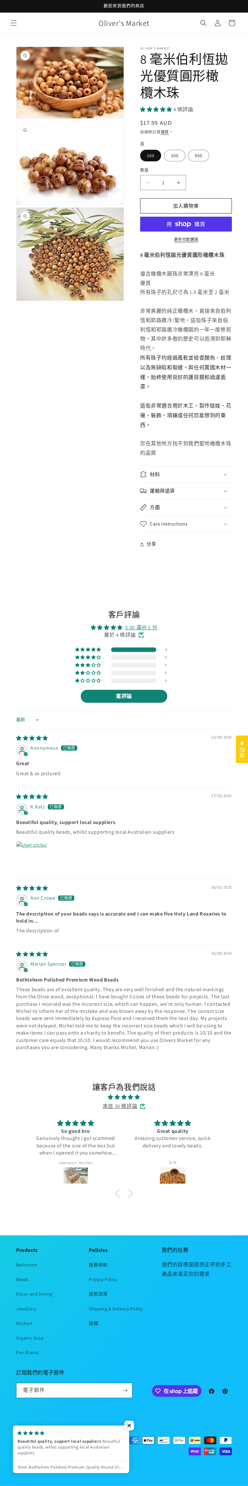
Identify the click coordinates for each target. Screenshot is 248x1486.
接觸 (93, 1323)
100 (150, 155)
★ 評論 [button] (242, 749)
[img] (32, 738)
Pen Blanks (27, 1352)
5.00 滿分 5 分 (141, 627)
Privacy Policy (103, 1279)
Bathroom (26, 1265)
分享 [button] (151, 544)
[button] (13, 23)
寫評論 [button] (124, 696)
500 (198, 155)
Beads (22, 1279)
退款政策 (98, 1294)
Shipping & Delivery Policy (116, 1309)
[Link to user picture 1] (31, 856)
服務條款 (98, 1265)
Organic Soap (30, 1338)
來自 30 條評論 (120, 1106)
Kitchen (24, 1323)
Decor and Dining (34, 1294)
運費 (165, 132)
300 (175, 155)
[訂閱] (125, 1390)
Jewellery (26, 1309)
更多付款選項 (186, 239)
